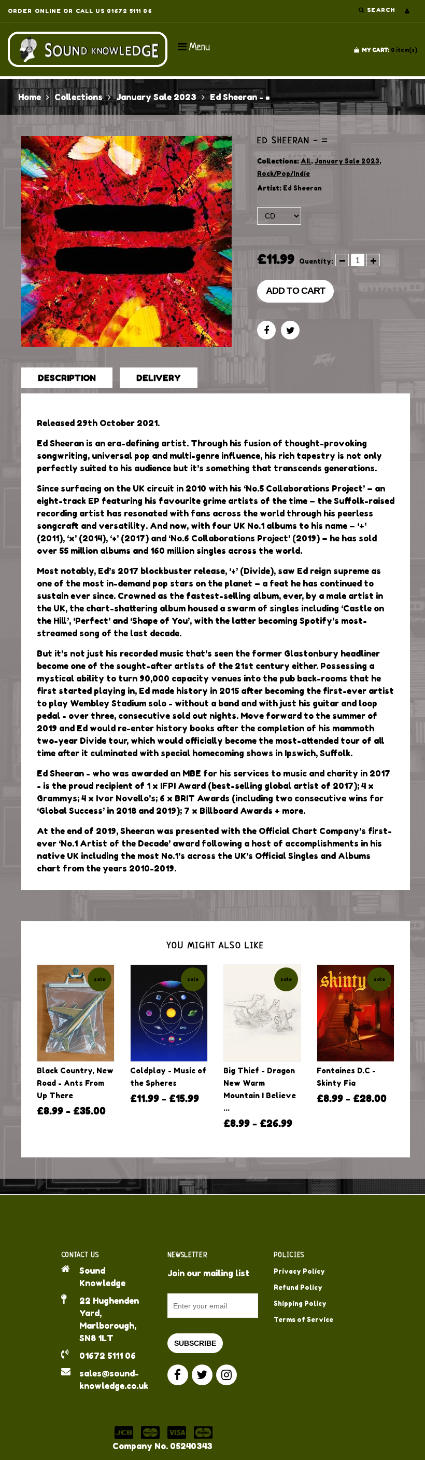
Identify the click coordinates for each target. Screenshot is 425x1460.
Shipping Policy (300, 1303)
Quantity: (316, 261)
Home (29, 97)
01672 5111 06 (107, 1355)
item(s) (389, 50)
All (306, 161)
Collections (78, 97)
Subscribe (195, 1343)
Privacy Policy (299, 1271)
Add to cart (295, 290)
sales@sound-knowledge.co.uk (113, 1379)
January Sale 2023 (156, 97)
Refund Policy (298, 1287)
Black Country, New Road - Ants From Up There (75, 1083)
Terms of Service (303, 1319)
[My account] (407, 11)
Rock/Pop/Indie (283, 174)
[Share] (266, 330)
